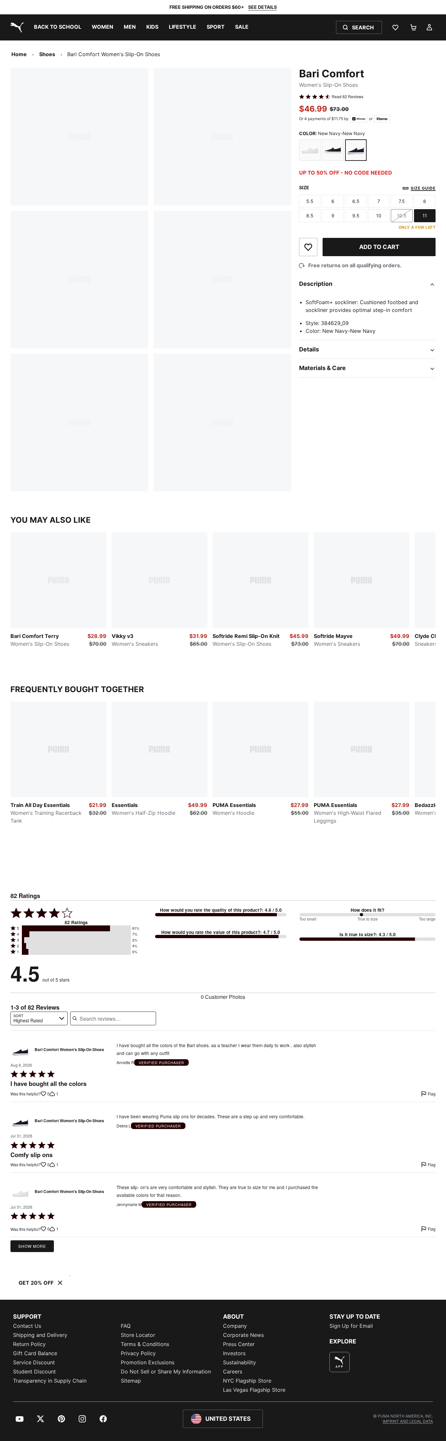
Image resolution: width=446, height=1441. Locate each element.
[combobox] (39, 1018)
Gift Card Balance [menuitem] (35, 1353)
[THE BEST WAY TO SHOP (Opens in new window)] (339, 1362)
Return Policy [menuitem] (29, 1344)
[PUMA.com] (15, 27)
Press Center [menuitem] (239, 1344)
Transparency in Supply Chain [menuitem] (50, 1380)
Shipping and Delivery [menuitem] (40, 1335)
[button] (76, 928)
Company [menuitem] (235, 1326)
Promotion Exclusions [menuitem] (147, 1362)
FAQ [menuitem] (126, 1326)
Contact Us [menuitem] (27, 1326)
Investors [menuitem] (234, 1353)
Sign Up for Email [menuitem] (351, 1326)
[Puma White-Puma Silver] (310, 150)
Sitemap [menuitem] (131, 1380)
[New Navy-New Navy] (356, 150)
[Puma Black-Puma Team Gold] (332, 150)
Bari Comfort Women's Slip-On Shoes (69, 1049)
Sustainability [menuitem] (239, 1362)
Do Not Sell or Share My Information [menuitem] (166, 1371)
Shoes (47, 54)
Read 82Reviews (347, 96)
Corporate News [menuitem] (243, 1335)
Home (19, 54)
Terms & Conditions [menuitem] (145, 1344)
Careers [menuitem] (232, 1371)
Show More (32, 1246)
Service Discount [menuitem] (34, 1362)
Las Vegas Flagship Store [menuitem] (254, 1390)
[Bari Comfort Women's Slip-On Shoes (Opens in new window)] (20, 1051)
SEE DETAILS (262, 7)
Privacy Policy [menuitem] (138, 1353)
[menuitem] (58, 27)
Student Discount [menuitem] (34, 1371)
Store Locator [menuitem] (138, 1335)
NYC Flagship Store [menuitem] (247, 1380)
